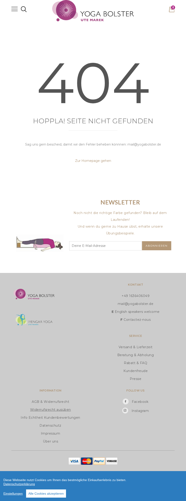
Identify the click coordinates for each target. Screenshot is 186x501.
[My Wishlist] (165, 11)
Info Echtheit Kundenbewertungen (50, 418)
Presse (135, 379)
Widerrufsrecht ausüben (50, 410)
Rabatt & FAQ (135, 363)
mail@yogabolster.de (136, 304)
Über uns (50, 441)
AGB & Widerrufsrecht (50, 402)
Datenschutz (50, 425)
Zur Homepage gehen (93, 161)
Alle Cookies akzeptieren (46, 493)
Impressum (50, 433)
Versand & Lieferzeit (136, 347)
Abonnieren (157, 245)
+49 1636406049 (135, 296)
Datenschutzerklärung (19, 484)
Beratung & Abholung (135, 355)
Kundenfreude (135, 371)
